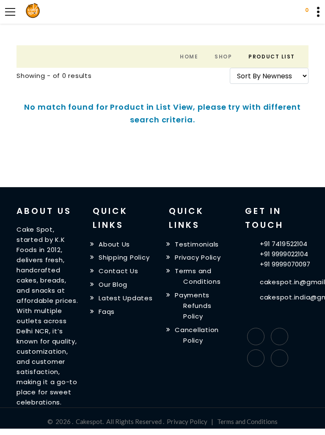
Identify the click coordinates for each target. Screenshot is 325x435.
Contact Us (118, 270)
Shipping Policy (124, 257)
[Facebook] (255, 336)
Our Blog (113, 284)
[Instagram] (255, 358)
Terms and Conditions (247, 421)
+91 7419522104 (283, 243)
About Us (114, 243)
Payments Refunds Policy (193, 306)
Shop (223, 56)
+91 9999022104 (284, 253)
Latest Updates (126, 298)
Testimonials (197, 243)
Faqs (107, 311)
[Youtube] (279, 358)
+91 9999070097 (285, 264)
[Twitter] (279, 336)
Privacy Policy (198, 257)
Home (189, 56)
